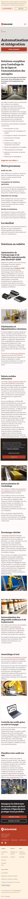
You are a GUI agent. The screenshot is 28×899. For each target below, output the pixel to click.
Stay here (19, 8)
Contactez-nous (14, 840)
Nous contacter (18, 49)
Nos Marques (4, 857)
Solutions (3, 31)
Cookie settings (6, 885)
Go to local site (7, 8)
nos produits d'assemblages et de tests (15, 657)
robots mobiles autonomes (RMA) (13, 381)
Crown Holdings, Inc (17, 890)
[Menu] (25, 24)
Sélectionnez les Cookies (14, 453)
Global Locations (23, 840)
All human (8, 896)
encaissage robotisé (8, 535)
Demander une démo (14, 821)
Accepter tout (14, 457)
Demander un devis (14, 817)
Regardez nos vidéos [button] (9, 160)
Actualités (21, 857)
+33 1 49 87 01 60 (5, 840)
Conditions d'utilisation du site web (10, 882)
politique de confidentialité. (13, 448)
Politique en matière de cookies (9, 876)
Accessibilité (4, 873)
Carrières (3, 860)
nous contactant (11, 777)
